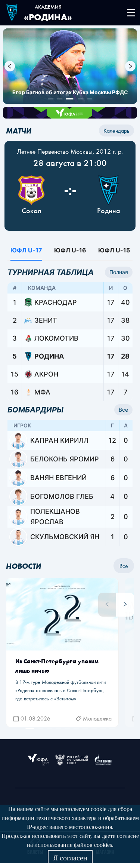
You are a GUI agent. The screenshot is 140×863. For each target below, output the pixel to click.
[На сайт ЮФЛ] (70, 113)
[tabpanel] (70, 406)
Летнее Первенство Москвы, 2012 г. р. (70, 151)
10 (112, 728)
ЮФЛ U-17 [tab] (26, 250)
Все (123, 409)
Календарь (116, 130)
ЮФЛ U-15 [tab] (114, 250)
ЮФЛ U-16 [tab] (70, 250)
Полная (118, 272)
